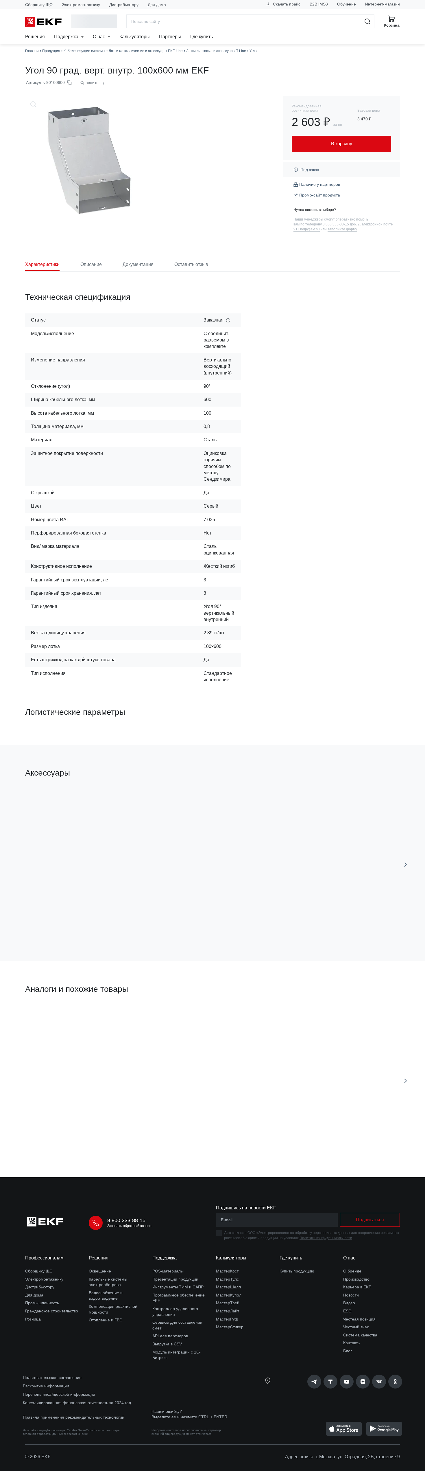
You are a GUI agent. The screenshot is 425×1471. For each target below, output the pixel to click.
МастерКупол (228, 1295)
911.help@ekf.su (306, 229)
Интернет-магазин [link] (382, 4)
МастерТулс (227, 1279)
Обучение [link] (346, 4)
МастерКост (227, 1271)
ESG (347, 1311)
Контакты (352, 1342)
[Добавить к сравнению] (110, 924)
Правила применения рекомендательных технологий (73, 1417)
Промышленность (42, 1303)
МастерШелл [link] (228, 1287)
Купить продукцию (297, 1271)
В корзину (58, 923)
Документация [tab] (138, 264)
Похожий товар (46, 1017)
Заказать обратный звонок (129, 1226)
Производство (356, 1279)
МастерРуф (227, 1319)
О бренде (352, 1271)
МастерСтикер (229, 1327)
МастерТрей (227, 1303)
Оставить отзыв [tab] (191, 264)
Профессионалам (44, 1257)
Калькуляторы (134, 36)
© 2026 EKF (38, 1456)
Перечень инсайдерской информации (59, 1394)
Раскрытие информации (46, 1386)
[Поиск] (367, 21)
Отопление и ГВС (105, 1320)
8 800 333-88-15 (126, 1220)
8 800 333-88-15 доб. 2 (341, 224)
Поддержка (67, 36)
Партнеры (170, 36)
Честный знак (356, 1327)
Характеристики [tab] (42, 264)
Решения (35, 36)
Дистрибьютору (123, 4)
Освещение (100, 1271)
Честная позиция (359, 1319)
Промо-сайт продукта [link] (319, 195)
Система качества (360, 1335)
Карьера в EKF (357, 1287)
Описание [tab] (91, 264)
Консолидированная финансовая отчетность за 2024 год (77, 1402)
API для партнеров (170, 1336)
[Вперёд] (405, 864)
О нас (99, 36)
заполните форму (342, 229)
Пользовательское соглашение (52, 1377)
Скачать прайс (286, 4)
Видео (349, 1303)
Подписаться (370, 1219)
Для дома (157, 4)
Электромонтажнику (81, 4)
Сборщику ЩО (39, 4)
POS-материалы (168, 1271)
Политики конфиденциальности (326, 1238)
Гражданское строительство (51, 1311)
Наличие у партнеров (319, 184)
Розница (33, 1319)
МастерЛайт (227, 1311)
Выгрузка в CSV (167, 1344)
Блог (347, 1351)
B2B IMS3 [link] (319, 4)
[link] (314, 1382)
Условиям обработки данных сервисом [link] (50, 1433)
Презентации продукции (175, 1279)
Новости (351, 1295)
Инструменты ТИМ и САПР (178, 1287)
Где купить (201, 36)
